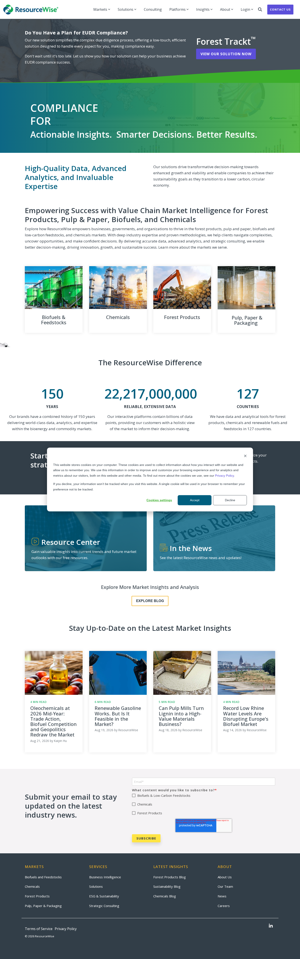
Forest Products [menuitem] (37, 896)
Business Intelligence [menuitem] (105, 877)
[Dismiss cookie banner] (245, 456)
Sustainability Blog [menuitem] (167, 886)
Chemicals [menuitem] (32, 886)
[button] (270, 926)
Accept (194, 500)
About (225, 9)
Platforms (177, 9)
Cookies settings (159, 500)
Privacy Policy (224, 475)
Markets (100, 9)
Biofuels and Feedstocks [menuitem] (43, 877)
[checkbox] (203, 804)
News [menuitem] (222, 896)
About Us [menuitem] (225, 877)
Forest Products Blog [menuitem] (169, 877)
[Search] (260, 9)
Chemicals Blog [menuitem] (164, 896)
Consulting (153, 9)
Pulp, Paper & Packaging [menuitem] (43, 906)
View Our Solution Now (226, 54)
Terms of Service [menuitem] (38, 928)
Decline (230, 500)
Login (245, 9)
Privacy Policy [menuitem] (66, 928)
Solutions (125, 9)
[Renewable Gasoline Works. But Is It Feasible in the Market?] (118, 673)
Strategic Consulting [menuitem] (104, 906)
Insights (203, 9)
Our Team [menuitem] (225, 886)
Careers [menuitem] (224, 906)
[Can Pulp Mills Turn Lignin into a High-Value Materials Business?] (182, 673)
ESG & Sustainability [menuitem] (104, 896)
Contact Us (280, 9)
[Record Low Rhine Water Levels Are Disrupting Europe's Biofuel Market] (246, 673)
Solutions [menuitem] (96, 886)
